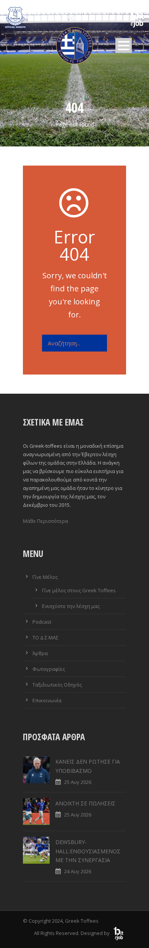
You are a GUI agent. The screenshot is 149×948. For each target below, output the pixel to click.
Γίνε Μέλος (45, 576)
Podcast (41, 621)
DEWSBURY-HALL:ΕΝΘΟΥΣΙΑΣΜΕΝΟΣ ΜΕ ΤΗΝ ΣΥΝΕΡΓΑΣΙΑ (87, 851)
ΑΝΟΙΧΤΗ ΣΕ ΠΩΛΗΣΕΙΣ (85, 803)
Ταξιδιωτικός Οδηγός (57, 684)
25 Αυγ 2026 (77, 782)
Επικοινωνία (47, 700)
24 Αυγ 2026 (77, 871)
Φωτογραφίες (48, 668)
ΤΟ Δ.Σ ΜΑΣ (45, 637)
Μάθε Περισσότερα (45, 521)
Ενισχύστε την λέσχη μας (71, 606)
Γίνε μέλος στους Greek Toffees (79, 590)
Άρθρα (40, 653)
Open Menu (123, 45)
